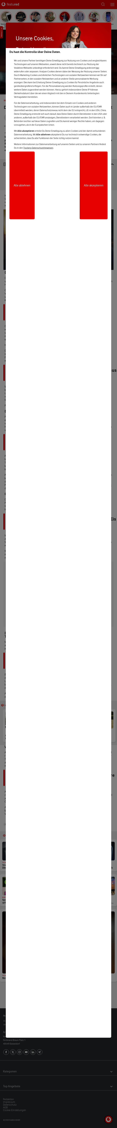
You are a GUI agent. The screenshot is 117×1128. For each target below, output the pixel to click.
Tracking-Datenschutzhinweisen (38, 148)
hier (97, 68)
